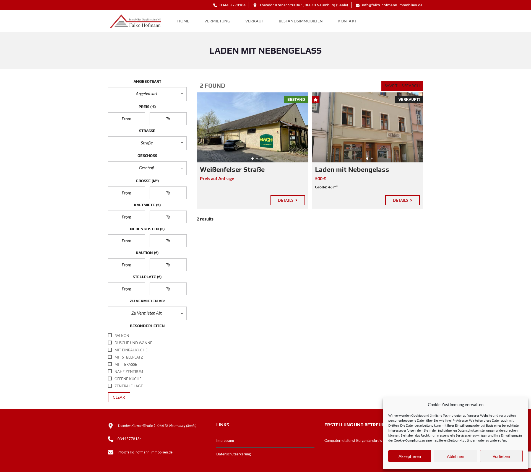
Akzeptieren (410, 456)
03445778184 (130, 439)
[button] (147, 94)
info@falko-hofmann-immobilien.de (391, 5)
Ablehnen (455, 456)
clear (119, 397)
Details (286, 200)
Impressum (225, 440)
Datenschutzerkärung (233, 454)
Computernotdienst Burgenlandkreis (353, 440)
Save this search (402, 85)
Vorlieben (501, 456)
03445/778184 (232, 5)
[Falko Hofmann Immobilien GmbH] (136, 21)
